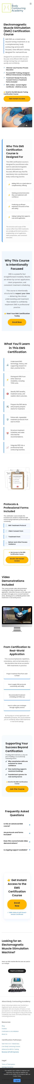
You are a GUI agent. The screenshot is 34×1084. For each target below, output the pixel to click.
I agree (17, 1081)
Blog (3, 1026)
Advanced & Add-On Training (10, 1049)
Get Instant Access (17, 99)
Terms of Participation (8, 1064)
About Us (4, 1034)
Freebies (4, 1028)
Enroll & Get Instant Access (17, 560)
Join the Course (17, 789)
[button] (17, 971)
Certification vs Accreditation (10, 1031)
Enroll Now (17, 322)
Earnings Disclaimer (8, 1067)
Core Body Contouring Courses (11, 1046)
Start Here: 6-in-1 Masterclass (10, 1044)
